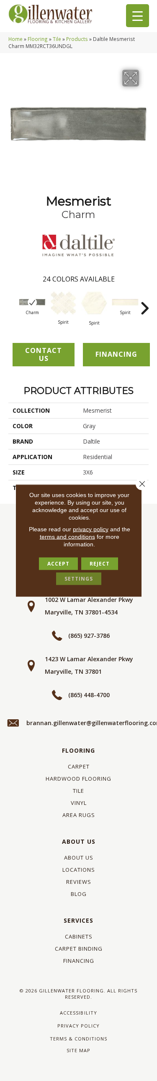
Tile (57, 39)
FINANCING (116, 354)
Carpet (79, 766)
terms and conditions (67, 536)
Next (144, 304)
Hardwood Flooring (78, 778)
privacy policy (90, 529)
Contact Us (43, 354)
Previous (12, 304)
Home (15, 39)
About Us (78, 841)
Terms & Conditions (78, 1038)
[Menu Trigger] (137, 15)
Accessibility (78, 1013)
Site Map (78, 1050)
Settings (78, 578)
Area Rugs (78, 815)
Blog (79, 894)
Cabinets (79, 936)
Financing (78, 960)
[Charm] (32, 302)
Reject (100, 563)
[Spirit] (63, 303)
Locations (78, 869)
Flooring (38, 39)
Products (77, 39)
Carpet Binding (79, 948)
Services (78, 920)
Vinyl (79, 803)
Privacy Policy (78, 1026)
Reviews (78, 882)
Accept (58, 563)
